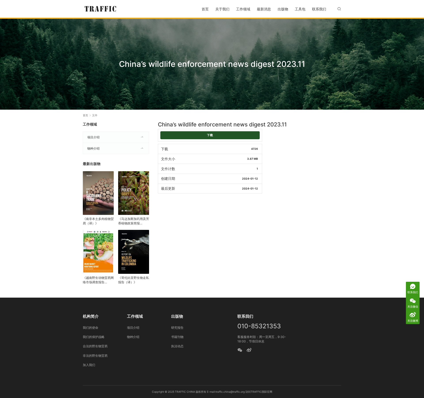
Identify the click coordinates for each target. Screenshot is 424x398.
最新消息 (264, 9)
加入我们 (89, 365)
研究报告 (177, 327)
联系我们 (319, 9)
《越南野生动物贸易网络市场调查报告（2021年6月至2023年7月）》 (98, 280)
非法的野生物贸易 (95, 355)
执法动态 (177, 346)
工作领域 (243, 9)
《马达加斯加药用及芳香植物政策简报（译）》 (133, 221)
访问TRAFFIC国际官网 (258, 391)
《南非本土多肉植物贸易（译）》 (98, 221)
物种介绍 (93, 148)
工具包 (300, 9)
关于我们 (222, 9)
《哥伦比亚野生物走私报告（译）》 (133, 280)
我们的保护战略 (93, 337)
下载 (210, 135)
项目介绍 (93, 137)
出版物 (283, 9)
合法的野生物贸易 (95, 346)
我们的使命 (90, 327)
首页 (205, 9)
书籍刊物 (177, 337)
